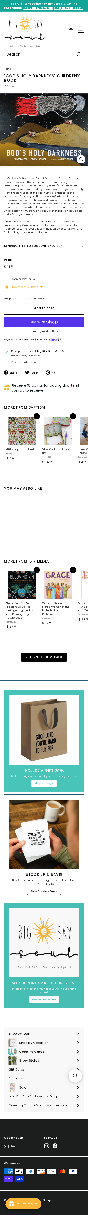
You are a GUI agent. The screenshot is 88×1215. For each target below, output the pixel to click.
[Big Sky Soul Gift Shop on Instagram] (46, 1145)
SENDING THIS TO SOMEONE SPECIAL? (33, 246)
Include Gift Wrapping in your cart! (53, 8)
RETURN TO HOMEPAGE (44, 657)
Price (8, 260)
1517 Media (11, 86)
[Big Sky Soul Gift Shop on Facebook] (55, 1145)
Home (7, 68)
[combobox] (44, 54)
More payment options (44, 331)
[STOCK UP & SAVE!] (44, 834)
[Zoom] (81, 159)
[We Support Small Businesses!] (44, 942)
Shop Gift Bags (44, 783)
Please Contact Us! (44, 999)
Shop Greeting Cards (44, 891)
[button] (75, 1076)
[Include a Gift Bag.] (44, 730)
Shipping (9, 298)
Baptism (36, 407)
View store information (24, 362)
